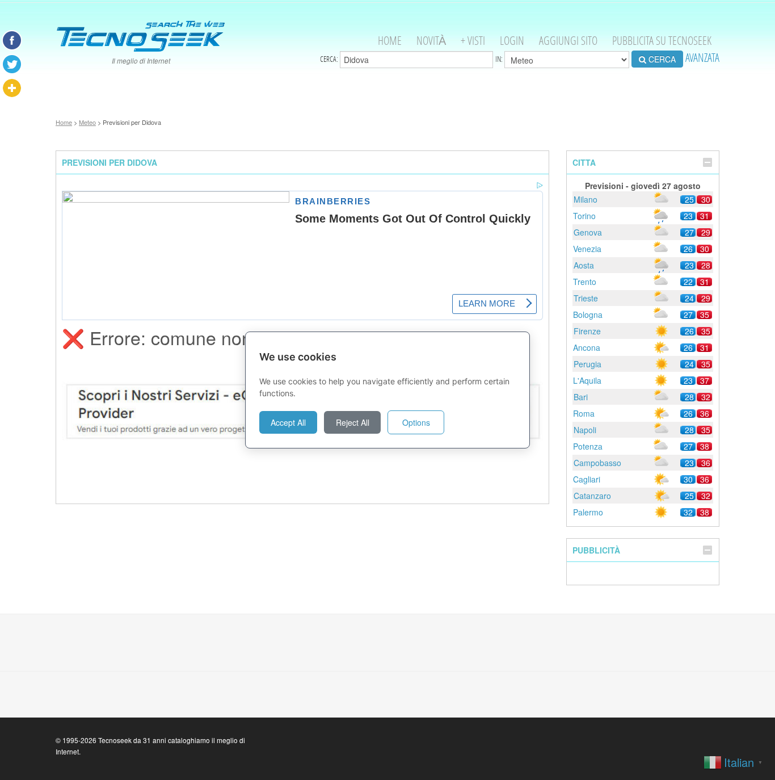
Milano (585, 199)
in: (499, 59)
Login (512, 40)
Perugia (587, 364)
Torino (584, 215)
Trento (584, 281)
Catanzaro (592, 495)
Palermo (588, 512)
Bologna (588, 314)
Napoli (585, 429)
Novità (431, 40)
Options (416, 422)
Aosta (584, 265)
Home (390, 40)
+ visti (473, 40)
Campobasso (597, 462)
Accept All (288, 422)
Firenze (587, 331)
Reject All (352, 422)
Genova (588, 232)
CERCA (661, 59)
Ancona (586, 347)
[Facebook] (12, 40)
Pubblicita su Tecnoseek (661, 40)
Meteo (87, 122)
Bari (581, 396)
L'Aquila (587, 380)
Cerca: (330, 59)
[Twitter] (12, 64)
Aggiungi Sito (568, 40)
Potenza (588, 446)
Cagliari (586, 479)
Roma (584, 413)
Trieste (586, 298)
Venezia (587, 248)
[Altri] (12, 88)
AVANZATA (702, 58)
